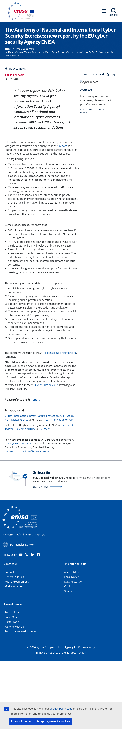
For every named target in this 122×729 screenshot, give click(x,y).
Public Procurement (17, 581)
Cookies (69, 586)
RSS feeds (45, 429)
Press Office (12, 617)
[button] (104, 11)
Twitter (9, 429)
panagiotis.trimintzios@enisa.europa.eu (29, 451)
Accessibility (71, 572)
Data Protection (73, 581)
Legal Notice (71, 577)
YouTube (30, 429)
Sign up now (40, 486)
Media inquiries (14, 586)
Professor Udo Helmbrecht (60, 353)
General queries (14, 577)
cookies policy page (61, 708)
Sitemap (69, 591)
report (63, 146)
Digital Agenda (20, 419)
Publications (12, 612)
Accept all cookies (21, 721)
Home (8, 48)
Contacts (10, 572)
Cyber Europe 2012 (46, 385)
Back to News (17, 68)
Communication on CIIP (59, 419)
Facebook (67, 425)
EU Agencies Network (22, 544)
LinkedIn (19, 429)
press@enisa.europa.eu (19, 443)
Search (113, 15)
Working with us (14, 626)
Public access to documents (21, 631)
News (17, 48)
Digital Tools (12, 622)
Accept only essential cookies (53, 721)
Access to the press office (92, 111)
